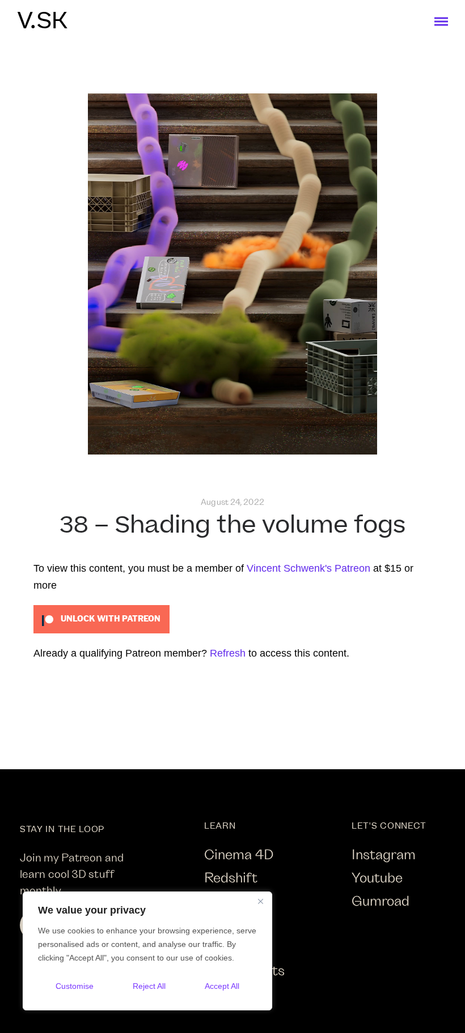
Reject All (149, 986)
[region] (147, 950)
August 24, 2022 (232, 502)
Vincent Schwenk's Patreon (308, 568)
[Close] (260, 901)
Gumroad (380, 900)
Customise (75, 986)
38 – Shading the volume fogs (232, 525)
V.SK (42, 21)
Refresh (228, 653)
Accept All (222, 986)
